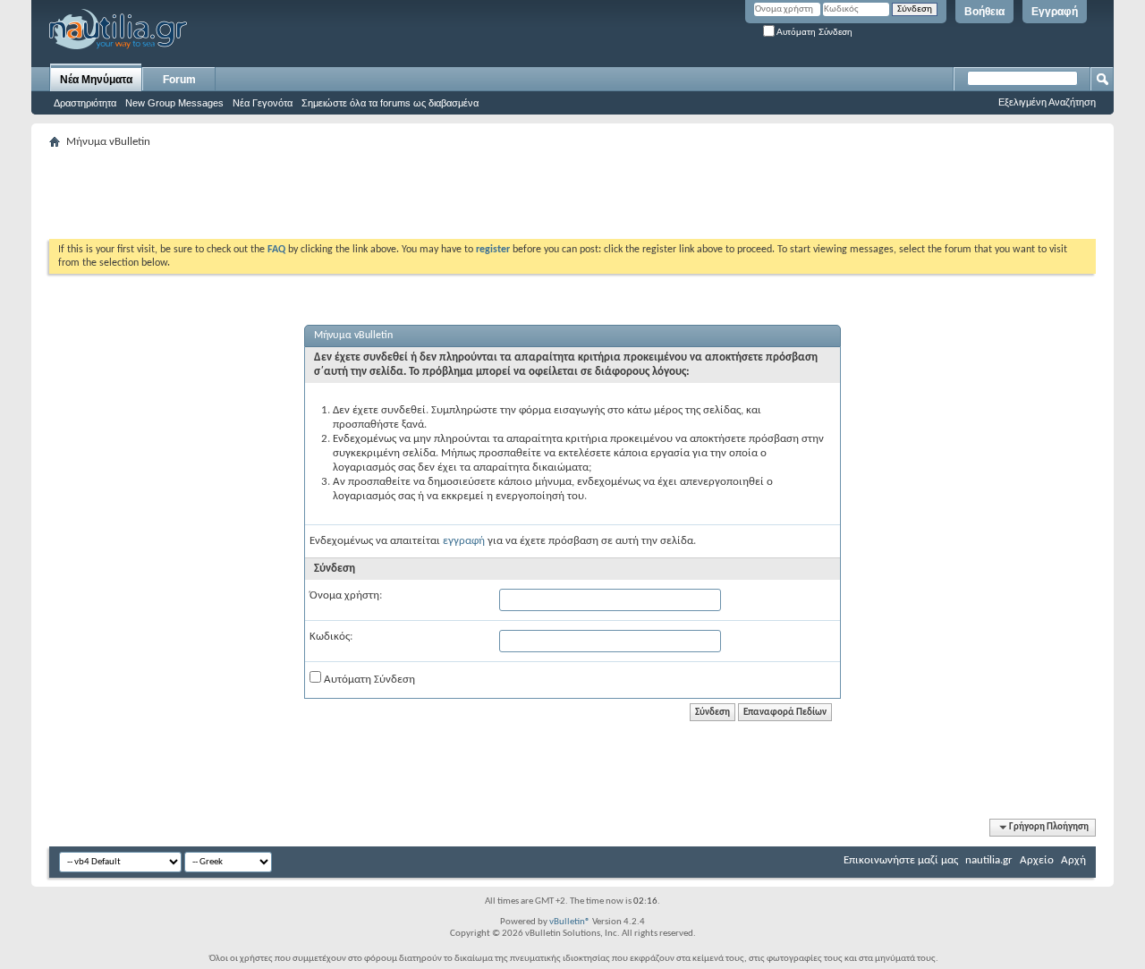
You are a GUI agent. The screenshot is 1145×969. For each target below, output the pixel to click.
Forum (179, 79)
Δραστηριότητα (85, 103)
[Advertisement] (374, 194)
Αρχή (1073, 860)
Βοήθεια (984, 11)
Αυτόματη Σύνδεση (813, 32)
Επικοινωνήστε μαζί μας (901, 860)
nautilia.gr (989, 860)
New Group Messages (174, 103)
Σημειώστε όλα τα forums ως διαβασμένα (390, 103)
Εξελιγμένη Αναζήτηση (1047, 102)
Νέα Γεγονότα (263, 103)
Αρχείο (1037, 860)
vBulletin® (569, 922)
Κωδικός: (331, 636)
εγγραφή (464, 541)
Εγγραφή (1054, 11)
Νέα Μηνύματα (96, 79)
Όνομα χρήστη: (346, 595)
